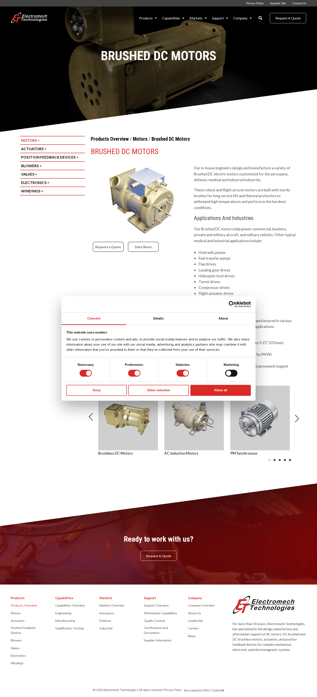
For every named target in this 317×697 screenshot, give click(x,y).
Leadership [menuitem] (195, 620)
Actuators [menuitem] (18, 620)
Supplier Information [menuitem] (157, 640)
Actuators (34, 149)
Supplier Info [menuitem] (278, 3)
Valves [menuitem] (15, 648)
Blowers (31, 166)
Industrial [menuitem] (105, 628)
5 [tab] (294, 461)
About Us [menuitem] (194, 613)
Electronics (35, 182)
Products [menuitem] (146, 18)
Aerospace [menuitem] (106, 613)
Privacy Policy (173, 690)
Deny (96, 390)
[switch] (134, 373)
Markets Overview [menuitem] (111, 605)
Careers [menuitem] (193, 628)
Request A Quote (288, 18)
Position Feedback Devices (49, 157)
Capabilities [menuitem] (171, 18)
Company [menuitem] (240, 18)
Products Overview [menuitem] (24, 605)
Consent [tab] (93, 318)
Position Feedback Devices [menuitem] (23, 630)
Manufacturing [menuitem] (65, 620)
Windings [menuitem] (17, 663)
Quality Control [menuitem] (154, 620)
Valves (29, 174)
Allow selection (158, 390)
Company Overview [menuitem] (201, 605)
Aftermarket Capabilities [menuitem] (160, 613)
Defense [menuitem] (105, 620)
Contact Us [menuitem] (299, 3)
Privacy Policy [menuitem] (255, 3)
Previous (92, 417)
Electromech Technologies (120, 690)
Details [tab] (158, 318)
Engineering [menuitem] (63, 613)
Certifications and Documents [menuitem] (156, 630)
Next (295, 418)
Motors (30, 140)
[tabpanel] (128, 423)
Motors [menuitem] (16, 613)
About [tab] (223, 318)
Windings (32, 191)
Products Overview (110, 139)
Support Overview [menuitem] (156, 605)
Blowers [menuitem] (16, 640)
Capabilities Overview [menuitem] (70, 605)
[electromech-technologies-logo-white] (30, 18)
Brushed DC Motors (171, 139)
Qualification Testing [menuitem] (69, 628)
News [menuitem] (192, 636)
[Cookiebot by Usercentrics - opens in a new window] (232, 304)
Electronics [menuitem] (18, 655)
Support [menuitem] (218, 18)
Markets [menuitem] (196, 18)
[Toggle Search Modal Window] (260, 18)
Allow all (220, 390)
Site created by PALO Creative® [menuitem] (204, 690)
